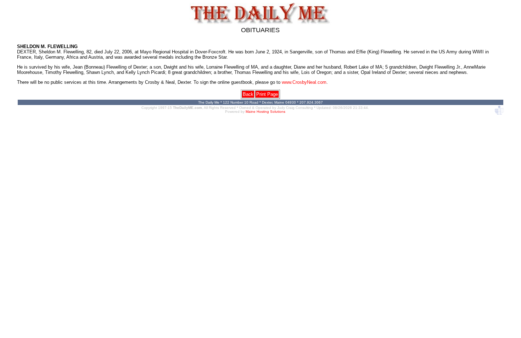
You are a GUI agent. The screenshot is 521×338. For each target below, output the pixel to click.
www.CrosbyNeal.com (304, 82)
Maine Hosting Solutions (265, 111)
